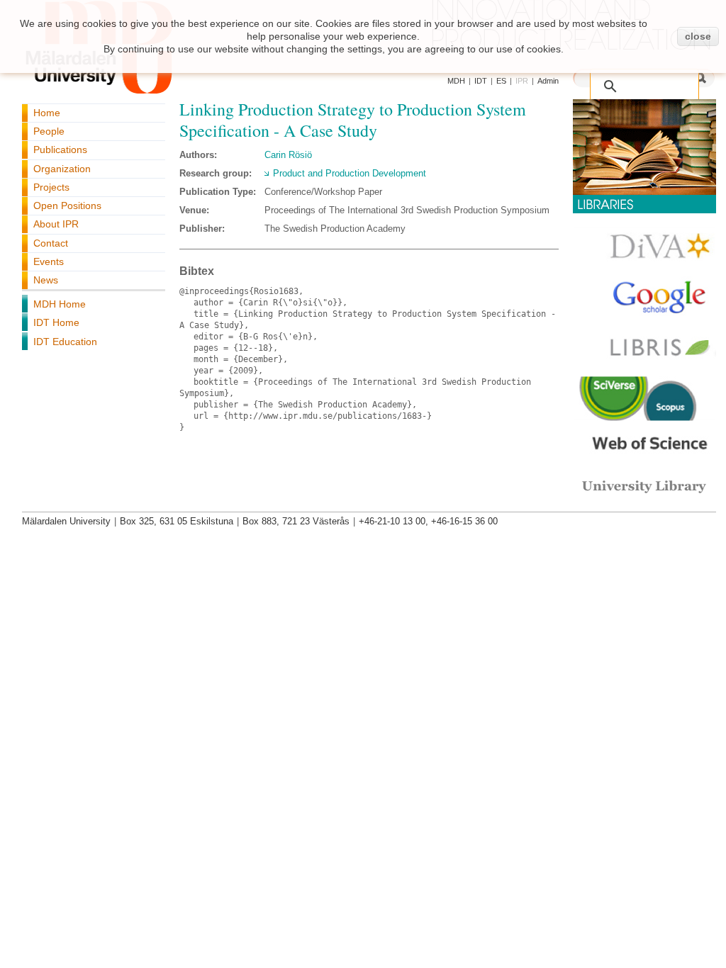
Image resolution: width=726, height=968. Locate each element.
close (698, 36)
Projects (51, 187)
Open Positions (67, 205)
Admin (548, 81)
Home (46, 112)
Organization (62, 168)
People (49, 131)
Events (48, 261)
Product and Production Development (349, 173)
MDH (456, 81)
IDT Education (65, 341)
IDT (480, 81)
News (45, 280)
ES (501, 81)
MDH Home (59, 304)
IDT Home (56, 322)
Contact (50, 243)
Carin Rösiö (288, 155)
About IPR (56, 224)
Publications (60, 149)
